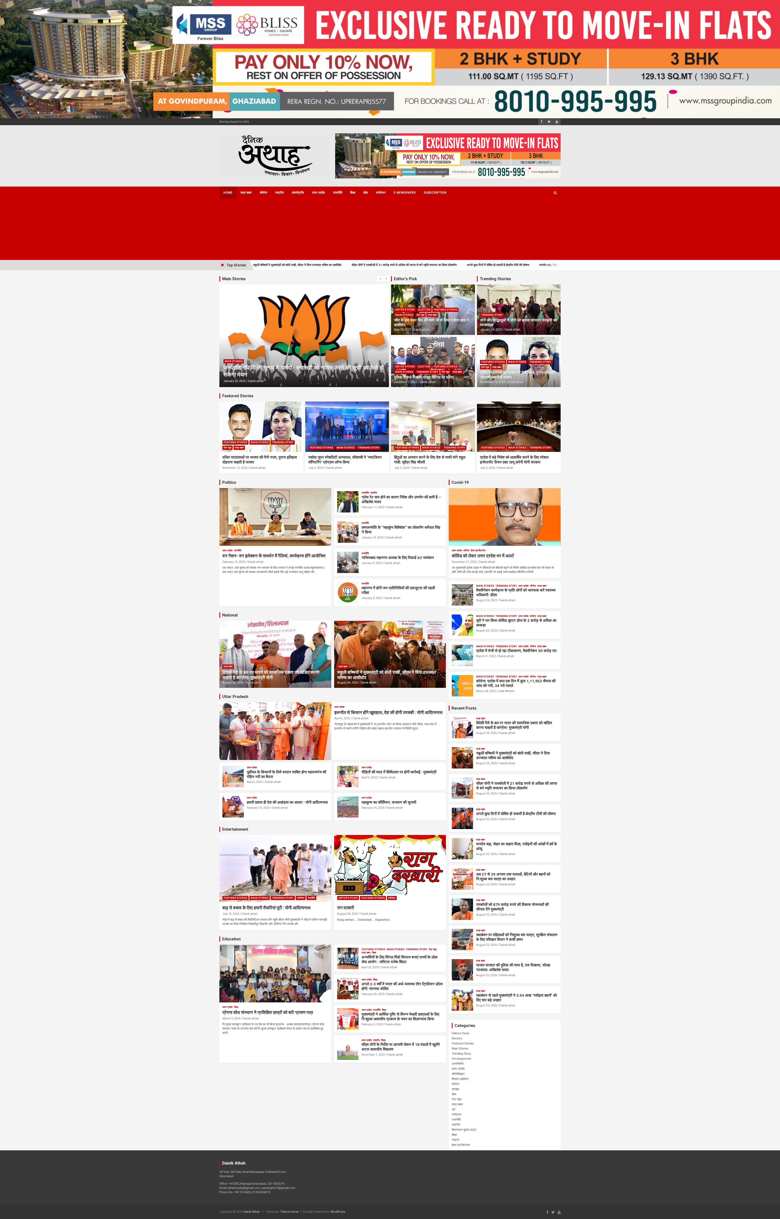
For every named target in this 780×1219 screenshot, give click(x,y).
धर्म (453, 1109)
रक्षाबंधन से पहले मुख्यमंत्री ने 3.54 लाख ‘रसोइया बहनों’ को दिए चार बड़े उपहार (516, 997)
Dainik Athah (252, 1212)
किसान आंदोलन (460, 1079)
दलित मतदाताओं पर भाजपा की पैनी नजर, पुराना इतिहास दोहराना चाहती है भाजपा (517, 375)
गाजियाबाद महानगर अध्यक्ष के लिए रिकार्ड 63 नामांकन (398, 557)
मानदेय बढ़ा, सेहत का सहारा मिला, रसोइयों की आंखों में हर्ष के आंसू (478, 265)
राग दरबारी (345, 907)
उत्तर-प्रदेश (318, 192)
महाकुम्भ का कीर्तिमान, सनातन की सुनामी (389, 802)
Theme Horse (289, 1212)
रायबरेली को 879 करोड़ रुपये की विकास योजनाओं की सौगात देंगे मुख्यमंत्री (512, 907)
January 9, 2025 (372, 563)
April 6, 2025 (342, 718)
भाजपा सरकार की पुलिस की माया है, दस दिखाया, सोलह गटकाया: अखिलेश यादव (513, 967)
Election (424, 309)
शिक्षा (352, 192)
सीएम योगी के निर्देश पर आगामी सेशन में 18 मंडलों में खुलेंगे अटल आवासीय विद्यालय (401, 1047)
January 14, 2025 (491, 329)
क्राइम (455, 1089)
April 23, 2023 (370, 967)
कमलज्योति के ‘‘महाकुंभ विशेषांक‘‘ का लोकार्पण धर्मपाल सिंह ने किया (401, 529)
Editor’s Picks (405, 309)
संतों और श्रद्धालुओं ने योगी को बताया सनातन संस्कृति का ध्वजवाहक (518, 322)
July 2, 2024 (316, 467)
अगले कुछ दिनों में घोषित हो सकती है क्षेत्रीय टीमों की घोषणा (403, 265)
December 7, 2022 (405, 382)
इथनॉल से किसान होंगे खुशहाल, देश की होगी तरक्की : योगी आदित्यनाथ (388, 712)
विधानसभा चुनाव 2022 (464, 1130)
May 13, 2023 (402, 329)
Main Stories (234, 368)
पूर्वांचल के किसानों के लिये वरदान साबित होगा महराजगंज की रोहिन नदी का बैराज (286, 774)
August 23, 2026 (486, 819)
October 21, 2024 (234, 381)
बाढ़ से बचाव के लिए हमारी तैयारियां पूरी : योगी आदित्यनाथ (266, 907)
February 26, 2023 (373, 994)
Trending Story (427, 371)
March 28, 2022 (486, 691)
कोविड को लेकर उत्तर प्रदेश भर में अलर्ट (483, 555)
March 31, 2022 (486, 656)
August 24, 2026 (232, 682)
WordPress (337, 1212)
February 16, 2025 (233, 561)
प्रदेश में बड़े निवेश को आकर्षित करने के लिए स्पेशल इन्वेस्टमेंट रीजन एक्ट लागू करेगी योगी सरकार (514, 460)
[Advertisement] (384, 229)
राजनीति (337, 192)
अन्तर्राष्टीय (458, 1064)
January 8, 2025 (372, 598)
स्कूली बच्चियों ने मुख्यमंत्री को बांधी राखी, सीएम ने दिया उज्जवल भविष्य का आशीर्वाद (513, 755)
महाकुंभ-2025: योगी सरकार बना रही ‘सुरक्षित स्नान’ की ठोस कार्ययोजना (295, 374)
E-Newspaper (405, 192)
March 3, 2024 (231, 1018)
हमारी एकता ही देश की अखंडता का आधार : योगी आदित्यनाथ (287, 802)
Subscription (435, 192)
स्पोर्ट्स (455, 1140)
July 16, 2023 (230, 913)
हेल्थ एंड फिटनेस (478, 550)
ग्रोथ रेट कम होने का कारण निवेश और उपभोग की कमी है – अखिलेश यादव (401, 499)
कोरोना (263, 192)
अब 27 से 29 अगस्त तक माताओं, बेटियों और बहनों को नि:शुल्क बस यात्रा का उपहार (513, 876)
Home (227, 192)
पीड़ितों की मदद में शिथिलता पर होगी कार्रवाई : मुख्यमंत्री (399, 772)
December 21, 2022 (464, 561)
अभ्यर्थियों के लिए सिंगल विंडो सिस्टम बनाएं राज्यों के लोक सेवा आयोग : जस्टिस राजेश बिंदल (400, 959)
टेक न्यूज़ (420, 315)
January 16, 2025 (373, 537)
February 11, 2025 (373, 507)
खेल (365, 192)
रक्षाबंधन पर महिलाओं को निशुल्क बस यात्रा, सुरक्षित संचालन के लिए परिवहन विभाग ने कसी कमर (516, 937)
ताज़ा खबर (246, 192)
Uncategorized (461, 1059)
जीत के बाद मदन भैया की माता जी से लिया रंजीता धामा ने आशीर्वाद (431, 322)
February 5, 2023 (372, 1024)
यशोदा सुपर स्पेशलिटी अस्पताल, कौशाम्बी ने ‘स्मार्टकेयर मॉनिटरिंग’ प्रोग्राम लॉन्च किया (345, 460)
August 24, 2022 (347, 913)
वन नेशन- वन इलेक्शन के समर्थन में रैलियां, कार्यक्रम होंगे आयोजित (273, 555)
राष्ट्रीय (279, 192)
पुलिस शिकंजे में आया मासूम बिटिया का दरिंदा (423, 377)
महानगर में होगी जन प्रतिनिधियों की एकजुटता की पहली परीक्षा (398, 590)
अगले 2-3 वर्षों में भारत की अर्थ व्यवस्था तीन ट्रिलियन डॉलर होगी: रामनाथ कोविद (402, 986)
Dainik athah (256, 381)
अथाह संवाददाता (506, 691)
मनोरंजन (381, 192)
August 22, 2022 (486, 630)
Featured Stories (445, 309)
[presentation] (380, 279)
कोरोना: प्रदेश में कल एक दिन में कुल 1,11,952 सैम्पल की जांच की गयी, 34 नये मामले (516, 683)
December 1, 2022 (373, 1054)
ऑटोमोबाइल (458, 1074)
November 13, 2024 (492, 382)
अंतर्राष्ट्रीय (298, 192)
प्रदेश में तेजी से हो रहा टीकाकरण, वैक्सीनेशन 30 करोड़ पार (516, 650)
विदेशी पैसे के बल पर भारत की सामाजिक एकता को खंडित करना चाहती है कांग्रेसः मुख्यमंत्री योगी (270, 675)
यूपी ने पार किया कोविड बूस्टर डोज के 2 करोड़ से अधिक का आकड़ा (516, 622)
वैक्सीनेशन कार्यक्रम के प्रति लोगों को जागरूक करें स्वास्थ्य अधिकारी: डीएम (516, 592)
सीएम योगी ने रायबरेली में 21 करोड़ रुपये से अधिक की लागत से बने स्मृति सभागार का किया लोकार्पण (309, 265)
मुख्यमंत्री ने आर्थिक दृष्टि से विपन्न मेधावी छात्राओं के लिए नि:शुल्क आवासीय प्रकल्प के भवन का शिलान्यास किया (400, 1016)
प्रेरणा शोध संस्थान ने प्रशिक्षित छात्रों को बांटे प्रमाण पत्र (267, 1012)
